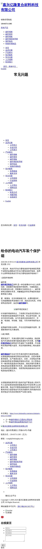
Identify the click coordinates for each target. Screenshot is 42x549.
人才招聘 (9, 60)
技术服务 (9, 55)
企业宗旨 (13, 147)
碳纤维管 (9, 34)
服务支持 (13, 173)
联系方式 (13, 192)
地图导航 (13, 195)
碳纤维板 (9, 36)
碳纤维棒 (9, 32)
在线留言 (13, 197)
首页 (7, 48)
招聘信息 (13, 188)
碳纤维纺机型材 (11, 39)
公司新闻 (13, 178)
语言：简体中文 (10, 66)
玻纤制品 (9, 41)
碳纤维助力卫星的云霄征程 (21, 420)
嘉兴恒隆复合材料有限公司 (27, 262)
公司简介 (13, 145)
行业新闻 (13, 180)
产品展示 (9, 52)
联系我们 (9, 62)
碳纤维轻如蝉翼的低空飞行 (21, 422)
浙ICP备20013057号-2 (25, 506)
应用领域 (13, 171)
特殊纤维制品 (10, 44)
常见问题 (9, 57)
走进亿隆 (9, 50)
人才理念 (13, 185)
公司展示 (13, 150)
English (3, 69)
